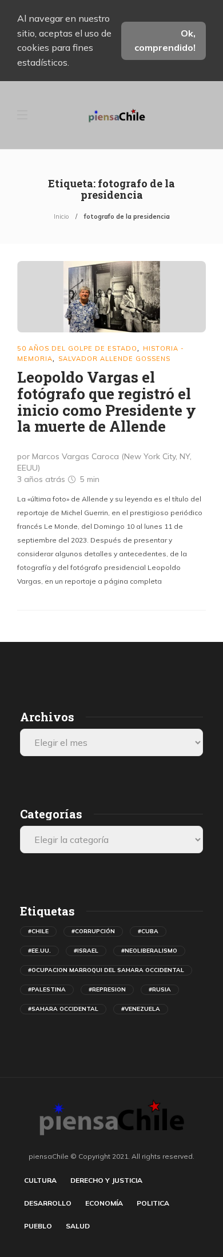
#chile (38, 931)
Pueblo (38, 1226)
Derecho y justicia (106, 1180)
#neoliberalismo (149, 950)
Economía (104, 1203)
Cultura (40, 1180)
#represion (107, 989)
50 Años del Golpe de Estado (77, 348)
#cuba (148, 931)
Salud (78, 1226)
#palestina (47, 989)
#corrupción (93, 931)
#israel (86, 950)
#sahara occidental (63, 1009)
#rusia (160, 989)
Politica (153, 1203)
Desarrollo (47, 1203)
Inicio (61, 216)
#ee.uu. (39, 950)
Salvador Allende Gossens (114, 359)
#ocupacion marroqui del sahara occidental (106, 970)
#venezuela (140, 1009)
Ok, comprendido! (165, 40)
